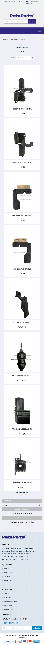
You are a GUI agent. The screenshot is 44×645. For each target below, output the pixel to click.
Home (4, 40)
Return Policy (8, 605)
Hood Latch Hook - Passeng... (22, 109)
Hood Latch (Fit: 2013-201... (22, 322)
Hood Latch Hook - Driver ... (22, 162)
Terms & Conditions (10, 601)
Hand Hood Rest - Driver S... (22, 269)
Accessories (14, 40)
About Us (7, 593)
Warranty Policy (9, 609)
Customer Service (33, 1)
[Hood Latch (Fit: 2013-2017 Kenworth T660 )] (22, 318)
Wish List (7, 577)
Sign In (19, 1)
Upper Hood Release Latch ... (22, 376)
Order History (8, 573)
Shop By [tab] (7, 501)
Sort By (12, 58)
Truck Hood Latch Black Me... (22, 429)
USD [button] (4, 1)
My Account (8, 569)
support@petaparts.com (10, 623)
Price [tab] (5, 505)
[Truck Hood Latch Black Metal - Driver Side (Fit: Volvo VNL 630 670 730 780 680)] (22, 478)
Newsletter (8, 581)
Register (12, 1)
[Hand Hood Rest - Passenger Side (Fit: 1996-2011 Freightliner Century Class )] (22, 212)
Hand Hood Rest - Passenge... (22, 216)
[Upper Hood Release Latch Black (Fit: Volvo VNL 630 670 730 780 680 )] (22, 372)
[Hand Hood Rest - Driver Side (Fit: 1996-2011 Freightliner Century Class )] (22, 265)
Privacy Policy (8, 597)
